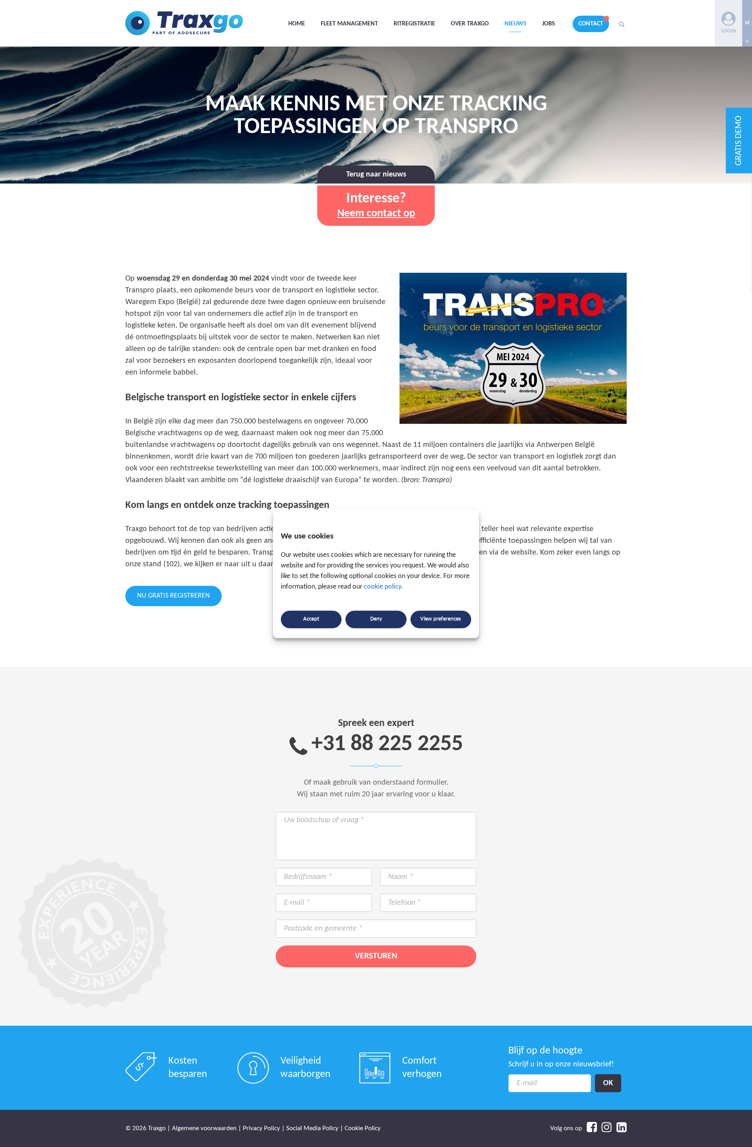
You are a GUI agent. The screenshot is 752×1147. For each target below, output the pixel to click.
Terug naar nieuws (376, 174)
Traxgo (184, 23)
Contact (590, 24)
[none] (747, 23)
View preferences (440, 619)
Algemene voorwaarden (204, 1128)
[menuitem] (747, 23)
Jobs (548, 24)
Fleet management (349, 24)
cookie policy (382, 587)
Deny (376, 619)
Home (296, 24)
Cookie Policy (363, 1128)
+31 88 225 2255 (387, 744)
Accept (311, 619)
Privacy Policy (261, 1128)
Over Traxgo (470, 24)
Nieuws (515, 24)
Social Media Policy (312, 1128)
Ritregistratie (414, 24)
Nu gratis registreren (173, 596)
